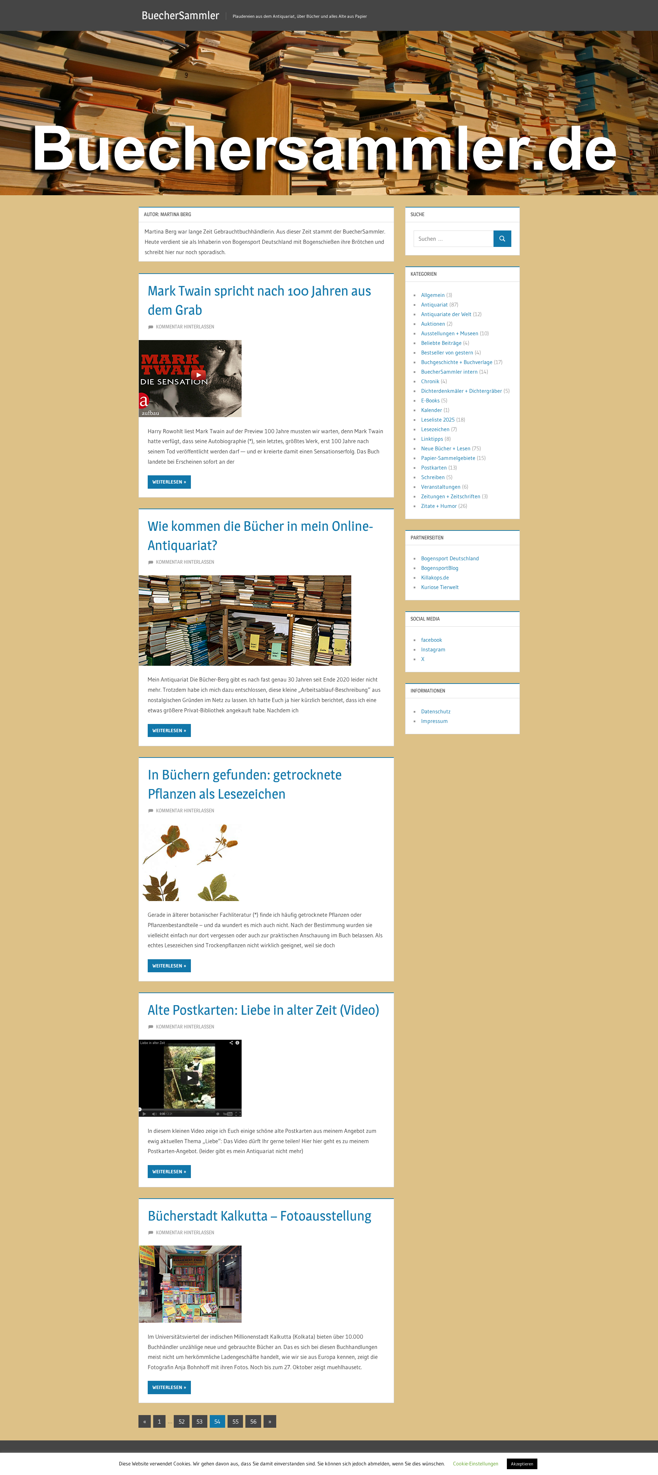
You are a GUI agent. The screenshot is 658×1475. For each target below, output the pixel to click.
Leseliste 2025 (438, 419)
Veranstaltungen (441, 486)
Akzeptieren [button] (522, 1463)
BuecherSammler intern (449, 371)
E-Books (430, 400)
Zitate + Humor (439, 505)
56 (253, 1421)
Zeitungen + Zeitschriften (450, 496)
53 (199, 1421)
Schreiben (433, 477)
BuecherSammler (180, 15)
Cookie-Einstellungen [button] (475, 1463)
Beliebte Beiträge (441, 342)
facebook (431, 639)
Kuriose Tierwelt (440, 587)
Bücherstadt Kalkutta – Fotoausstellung (259, 1215)
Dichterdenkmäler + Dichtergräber (461, 390)
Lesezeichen (435, 429)
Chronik (430, 381)
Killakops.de (435, 577)
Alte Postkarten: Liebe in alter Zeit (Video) (263, 1009)
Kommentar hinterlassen (185, 326)
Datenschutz (436, 711)
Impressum (434, 720)
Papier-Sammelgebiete (448, 457)
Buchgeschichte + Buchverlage (456, 362)
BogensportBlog (440, 567)
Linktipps (432, 438)
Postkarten (434, 467)
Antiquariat (434, 304)
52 (182, 1421)
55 (235, 1421)
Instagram (433, 649)
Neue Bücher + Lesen (446, 448)
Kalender (431, 410)
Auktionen (433, 323)
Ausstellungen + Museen (449, 333)
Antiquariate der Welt (446, 314)
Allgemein (433, 294)
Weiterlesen (167, 482)
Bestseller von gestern (447, 352)
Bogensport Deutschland (450, 558)
